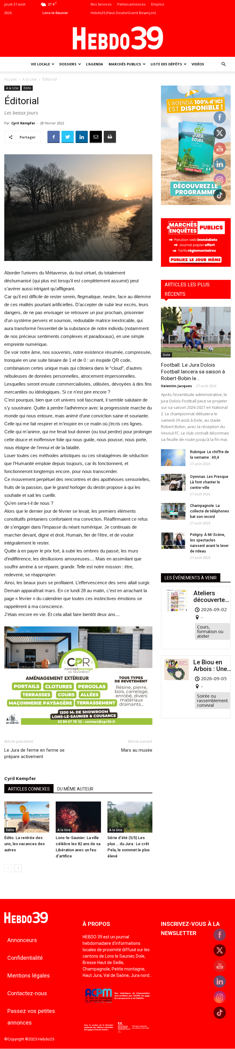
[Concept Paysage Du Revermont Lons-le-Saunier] (78, 729)
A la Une (29, 79)
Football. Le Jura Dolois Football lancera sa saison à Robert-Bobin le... (193, 371)
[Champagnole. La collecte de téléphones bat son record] (173, 511)
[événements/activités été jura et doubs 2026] (196, 203)
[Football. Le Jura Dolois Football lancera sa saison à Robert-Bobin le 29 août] (196, 332)
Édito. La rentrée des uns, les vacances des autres (24, 843)
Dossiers (67, 64)
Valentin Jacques (176, 385)
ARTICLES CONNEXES (29, 789)
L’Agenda (94, 64)
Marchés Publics (125, 64)
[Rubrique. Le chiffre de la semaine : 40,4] (173, 457)
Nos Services (101, 4)
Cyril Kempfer (23, 123)
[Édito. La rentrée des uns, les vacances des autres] (26, 816)
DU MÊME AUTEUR (75, 789)
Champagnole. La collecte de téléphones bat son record (209, 511)
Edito (27, 88)
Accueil (10, 79)
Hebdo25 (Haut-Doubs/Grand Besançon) (123, 12)
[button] (223, 64)
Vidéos (198, 64)
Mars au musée (136, 750)
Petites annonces (131, 4)
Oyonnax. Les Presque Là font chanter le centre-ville (209, 482)
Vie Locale (40, 64)
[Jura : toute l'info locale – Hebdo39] (117, 37)
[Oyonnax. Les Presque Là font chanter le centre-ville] (173, 482)
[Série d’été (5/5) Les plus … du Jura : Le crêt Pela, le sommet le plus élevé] (129, 816)
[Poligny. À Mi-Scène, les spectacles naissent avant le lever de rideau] (173, 540)
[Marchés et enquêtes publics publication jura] (196, 265)
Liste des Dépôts (166, 64)
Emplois (157, 4)
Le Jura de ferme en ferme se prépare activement (34, 753)
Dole (166, 355)
